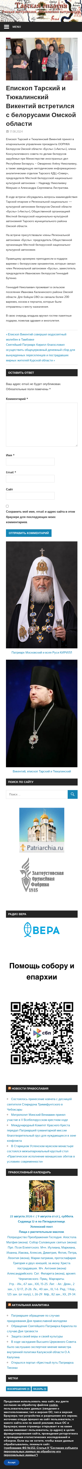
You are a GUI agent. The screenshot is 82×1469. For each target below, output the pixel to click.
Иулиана (54, 1247)
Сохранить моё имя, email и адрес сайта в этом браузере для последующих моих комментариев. (40, 517)
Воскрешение (18, 1388)
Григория (19, 1263)
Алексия (35, 1252)
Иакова (23, 1252)
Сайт (9, 489)
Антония (50, 1268)
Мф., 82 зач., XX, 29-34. (60, 1294)
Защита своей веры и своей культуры (37, 1336)
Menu (17, 26)
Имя (10, 455)
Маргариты (56, 1279)
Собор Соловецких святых (47, 1242)
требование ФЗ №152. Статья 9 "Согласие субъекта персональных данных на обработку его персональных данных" (41, 1451)
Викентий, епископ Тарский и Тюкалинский (42, 771)
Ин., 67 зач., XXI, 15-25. (33, 1284)
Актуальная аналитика (30, 1305)
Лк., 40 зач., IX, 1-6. (46, 1289)
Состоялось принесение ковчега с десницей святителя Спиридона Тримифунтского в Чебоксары (39, 1104)
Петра (72, 1252)
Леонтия (13, 1258)
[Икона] (42, 1211)
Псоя (18, 1247)
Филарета (47, 1273)
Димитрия (49, 1252)
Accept (11, 1462)
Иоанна (12, 1252)
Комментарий (17, 399)
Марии (35, 1258)
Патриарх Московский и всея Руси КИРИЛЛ (42, 652)
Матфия (12, 1242)
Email (11, 472)
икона (23, 1242)
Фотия (62, 1252)
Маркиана (68, 1247)
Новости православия (30, 1088)
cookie (53, 1405)
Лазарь (39, 1388)
